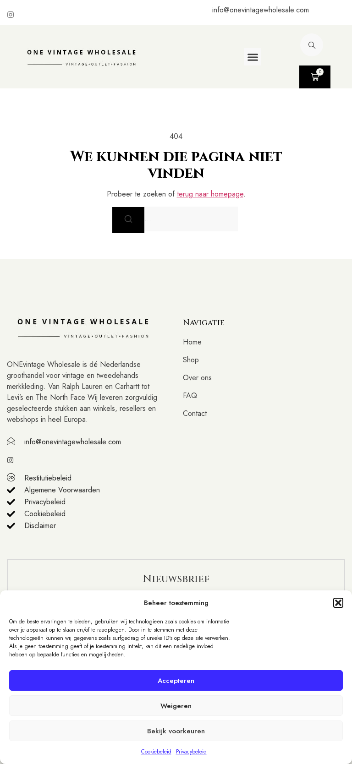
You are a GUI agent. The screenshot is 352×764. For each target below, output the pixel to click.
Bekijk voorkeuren (176, 731)
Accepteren (176, 681)
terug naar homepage (210, 194)
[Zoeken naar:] (176, 219)
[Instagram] (10, 14)
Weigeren (176, 706)
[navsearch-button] (311, 44)
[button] (338, 602)
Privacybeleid (191, 752)
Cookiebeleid (156, 752)
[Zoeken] (128, 220)
